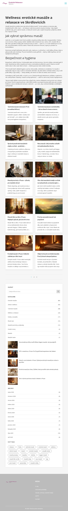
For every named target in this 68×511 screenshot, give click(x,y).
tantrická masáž (30, 447)
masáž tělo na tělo (14, 459)
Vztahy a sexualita (34, 317)
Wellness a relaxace (34, 313)
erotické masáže (33, 451)
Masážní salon (34, 337)
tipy (47, 459)
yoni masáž (12, 463)
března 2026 (34, 412)
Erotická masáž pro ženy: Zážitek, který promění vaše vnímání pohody (38, 369)
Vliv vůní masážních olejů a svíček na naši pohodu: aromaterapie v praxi (48, 181)
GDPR (37, 496)
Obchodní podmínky (40, 489)
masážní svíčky (34, 463)
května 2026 (34, 404)
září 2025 (34, 437)
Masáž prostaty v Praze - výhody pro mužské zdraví (19, 181)
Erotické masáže (34, 300)
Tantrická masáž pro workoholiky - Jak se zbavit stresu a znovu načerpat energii (48, 108)
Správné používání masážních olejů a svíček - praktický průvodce (17, 145)
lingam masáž (43, 455)
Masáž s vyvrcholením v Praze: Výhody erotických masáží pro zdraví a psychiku (38, 361)
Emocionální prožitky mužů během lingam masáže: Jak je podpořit (37, 342)
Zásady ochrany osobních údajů (44, 493)
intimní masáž (13, 451)
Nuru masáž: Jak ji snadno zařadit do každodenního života (48, 145)
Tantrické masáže (34, 309)
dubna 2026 (34, 408)
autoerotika (23, 463)
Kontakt (37, 499)
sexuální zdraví (46, 451)
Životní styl (34, 321)
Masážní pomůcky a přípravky (34, 325)
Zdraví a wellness (34, 304)
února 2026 (34, 417)
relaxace (11, 447)
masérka (24, 455)
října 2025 (34, 433)
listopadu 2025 (34, 429)
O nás (37, 486)
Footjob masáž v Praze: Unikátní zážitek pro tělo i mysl (18, 255)
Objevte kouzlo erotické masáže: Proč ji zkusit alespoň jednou (48, 255)
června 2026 (34, 400)
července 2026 (34, 396)
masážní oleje (27, 459)
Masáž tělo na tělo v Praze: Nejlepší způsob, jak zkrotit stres (19, 218)
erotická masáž (43, 447)
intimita (33, 455)
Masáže (34, 333)
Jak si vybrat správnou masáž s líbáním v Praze (32, 378)
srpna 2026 (34, 392)
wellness (53, 447)
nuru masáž (39, 459)
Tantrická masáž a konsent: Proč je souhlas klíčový (18, 108)
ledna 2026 (34, 421)
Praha (19, 447)
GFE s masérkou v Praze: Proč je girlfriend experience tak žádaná (37, 351)
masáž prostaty (13, 455)
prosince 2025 (34, 425)
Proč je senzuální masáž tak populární (46, 218)
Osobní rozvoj (34, 329)
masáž (23, 451)
